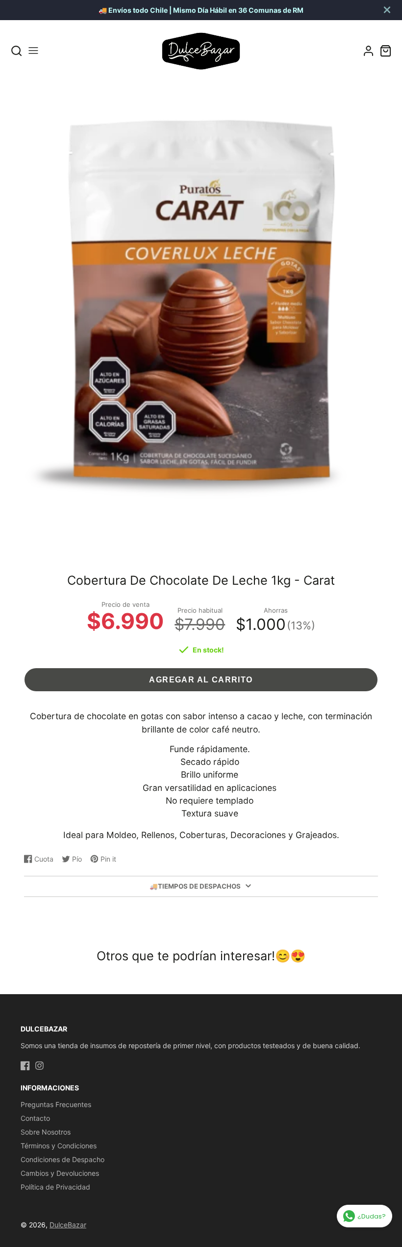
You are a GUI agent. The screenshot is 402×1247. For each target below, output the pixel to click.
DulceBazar (68, 1224)
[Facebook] (25, 1065)
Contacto (35, 1118)
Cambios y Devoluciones (60, 1173)
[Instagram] (39, 1065)
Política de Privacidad (55, 1187)
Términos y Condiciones (59, 1145)
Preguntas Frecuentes (56, 1104)
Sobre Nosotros (46, 1132)
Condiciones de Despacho (62, 1159)
